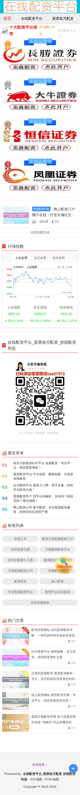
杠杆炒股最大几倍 (20, 560)
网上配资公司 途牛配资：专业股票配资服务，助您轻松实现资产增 (41, 509)
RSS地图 (36, 779)
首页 (7, 18)
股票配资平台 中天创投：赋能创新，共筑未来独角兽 (43, 476)
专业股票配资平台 (20, 592)
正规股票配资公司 (20, 570)
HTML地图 (51, 779)
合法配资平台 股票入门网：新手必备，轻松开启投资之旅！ (43, 487)
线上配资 (57, 581)
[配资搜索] (72, 6)
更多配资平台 (67, 30)
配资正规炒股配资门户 (57, 539)
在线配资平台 (31, 18)
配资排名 (20, 581)
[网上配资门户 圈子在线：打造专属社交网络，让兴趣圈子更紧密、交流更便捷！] (16, 215)
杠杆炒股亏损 (20, 549)
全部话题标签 (40, 602)
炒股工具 (20, 539)
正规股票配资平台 (57, 549)
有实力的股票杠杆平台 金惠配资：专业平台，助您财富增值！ (41, 465)
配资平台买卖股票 (57, 592)
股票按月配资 (63, 18)
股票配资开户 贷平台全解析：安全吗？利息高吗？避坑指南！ (43, 498)
